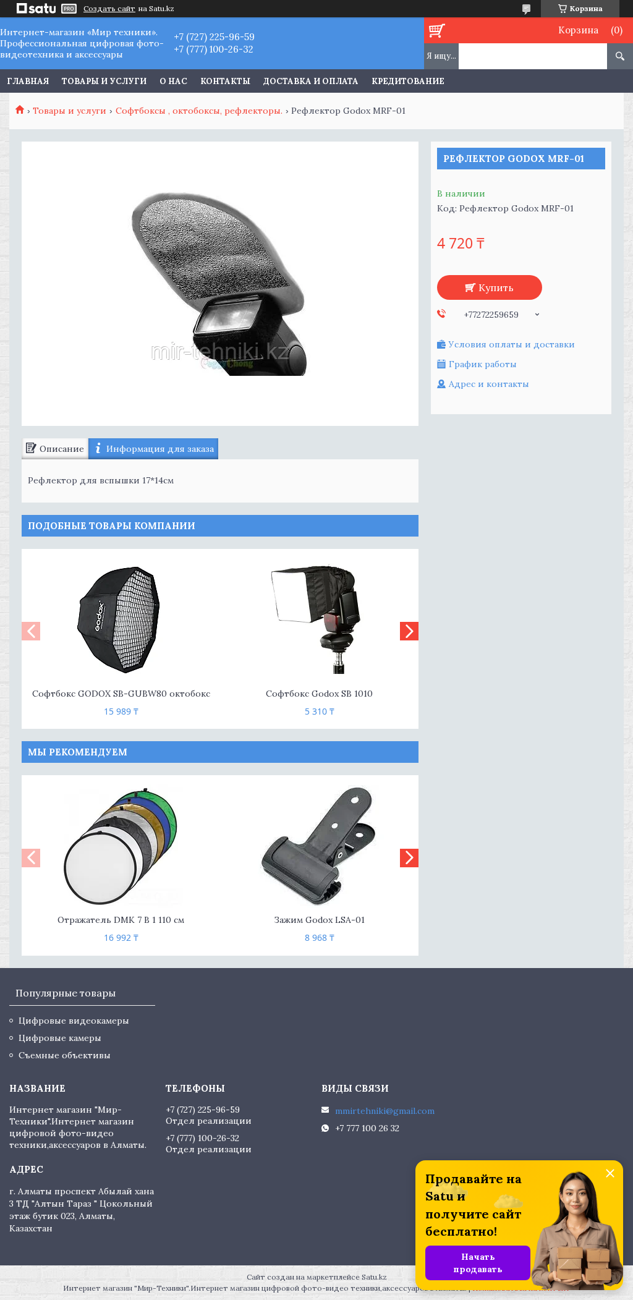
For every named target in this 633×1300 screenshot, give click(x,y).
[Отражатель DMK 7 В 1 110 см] (121, 846)
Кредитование (408, 81)
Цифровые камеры (60, 1037)
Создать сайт (109, 8)
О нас (173, 81)
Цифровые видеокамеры (74, 1020)
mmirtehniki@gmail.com (385, 1110)
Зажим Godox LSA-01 (319, 919)
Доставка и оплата (311, 81)
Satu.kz (374, 1276)
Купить (496, 287)
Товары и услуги (104, 81)
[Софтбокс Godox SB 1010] (319, 620)
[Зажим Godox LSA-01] (319, 846)
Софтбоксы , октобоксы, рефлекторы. (199, 110)
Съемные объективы (65, 1055)
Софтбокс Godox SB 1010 (319, 693)
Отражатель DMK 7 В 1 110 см (120, 919)
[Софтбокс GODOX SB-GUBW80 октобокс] (121, 620)
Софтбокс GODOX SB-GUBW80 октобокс (121, 693)
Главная (28, 81)
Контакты (225, 81)
